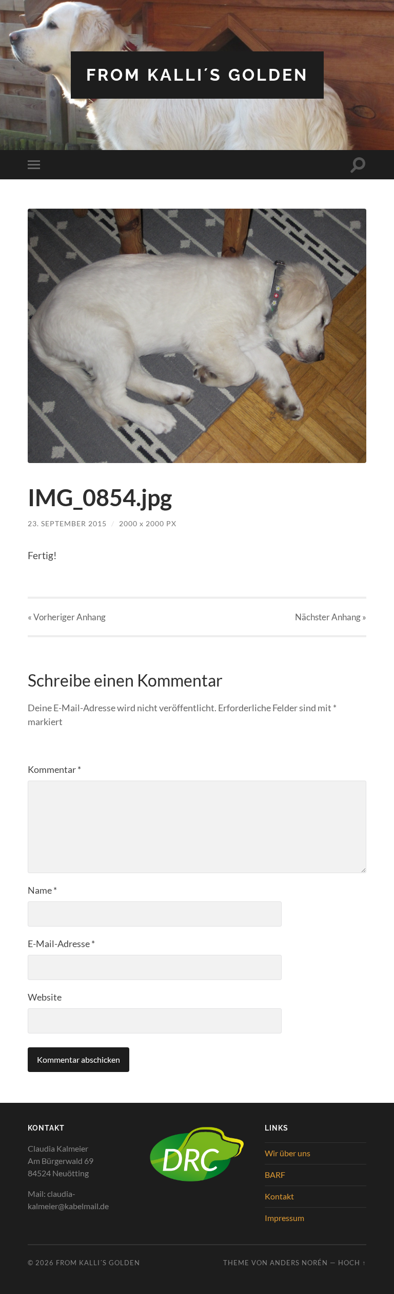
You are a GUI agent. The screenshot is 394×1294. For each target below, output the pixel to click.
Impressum (284, 1218)
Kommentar (54, 769)
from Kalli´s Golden (197, 74)
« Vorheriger (67, 617)
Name (42, 890)
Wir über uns (287, 1153)
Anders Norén (299, 1263)
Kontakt (279, 1196)
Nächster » (330, 617)
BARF (275, 1174)
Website (45, 997)
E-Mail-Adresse (61, 943)
